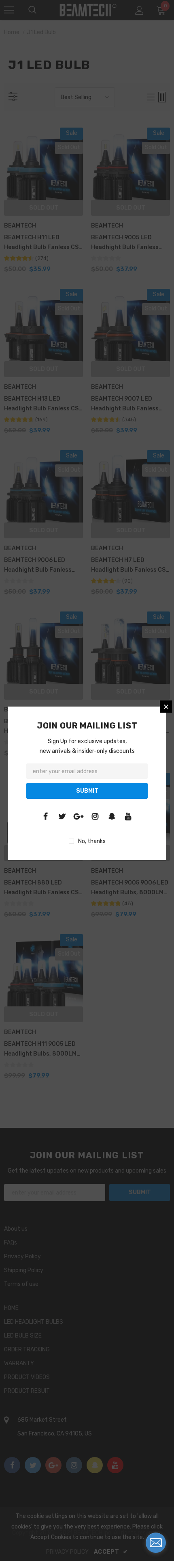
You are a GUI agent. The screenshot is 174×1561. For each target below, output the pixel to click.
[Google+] (78, 816)
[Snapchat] (112, 816)
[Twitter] (62, 816)
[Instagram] (95, 816)
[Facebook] (45, 816)
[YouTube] (128, 816)
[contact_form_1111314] (156, 1543)
